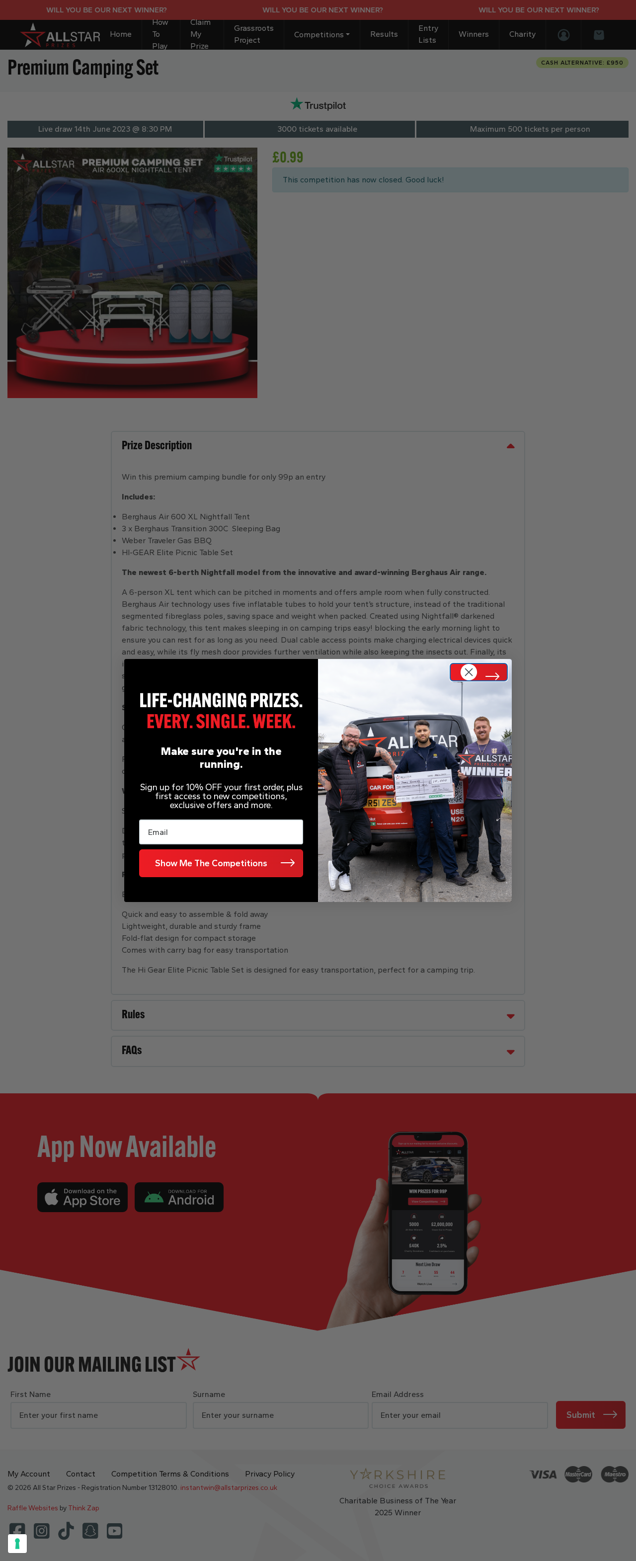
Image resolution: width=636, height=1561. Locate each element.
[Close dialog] (479, 672)
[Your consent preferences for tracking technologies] (17, 1543)
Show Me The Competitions (211, 863)
